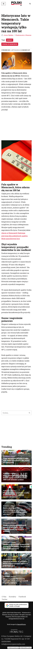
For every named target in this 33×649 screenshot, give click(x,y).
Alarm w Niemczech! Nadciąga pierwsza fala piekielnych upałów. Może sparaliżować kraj (14, 236)
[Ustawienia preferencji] (31, 487)
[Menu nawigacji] (3, 3)
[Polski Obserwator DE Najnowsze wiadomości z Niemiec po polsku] (16, 3)
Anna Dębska (8, 35)
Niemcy (9, 40)
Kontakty (12, 596)
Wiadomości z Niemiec (23, 35)
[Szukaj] (30, 3)
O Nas (4, 596)
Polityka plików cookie (25, 647)
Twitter (4, 599)
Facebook (22, 596)
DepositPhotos (21, 624)
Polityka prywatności (13, 647)
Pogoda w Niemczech (9, 44)
